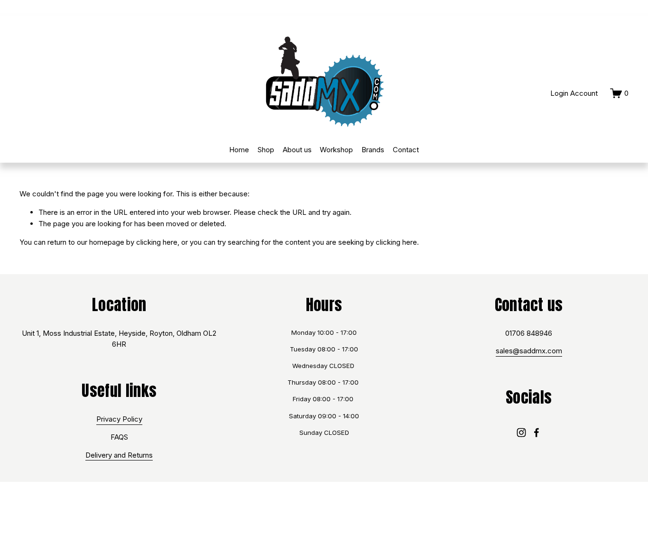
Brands (372, 149)
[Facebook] (536, 432)
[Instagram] (521, 432)
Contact (406, 149)
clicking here (156, 242)
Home (239, 149)
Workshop (336, 149)
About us (297, 149)
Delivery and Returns (119, 455)
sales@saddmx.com (529, 350)
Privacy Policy (119, 419)
